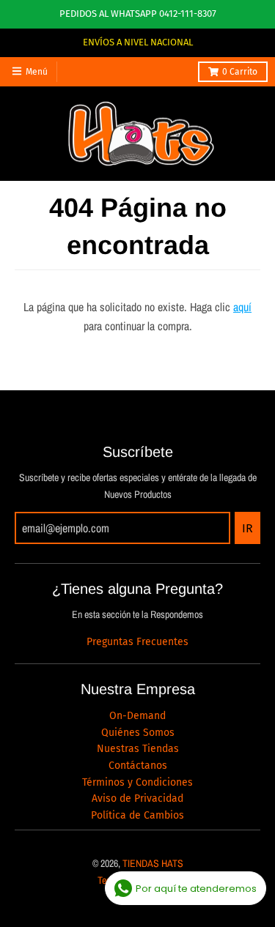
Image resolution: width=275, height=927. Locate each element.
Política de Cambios (137, 815)
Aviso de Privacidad (137, 798)
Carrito (239, 72)
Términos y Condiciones (137, 782)
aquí (242, 307)
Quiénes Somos (138, 732)
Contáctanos (138, 765)
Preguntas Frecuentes (137, 642)
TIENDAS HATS (152, 863)
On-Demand (137, 716)
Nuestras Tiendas (138, 748)
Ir (247, 528)
